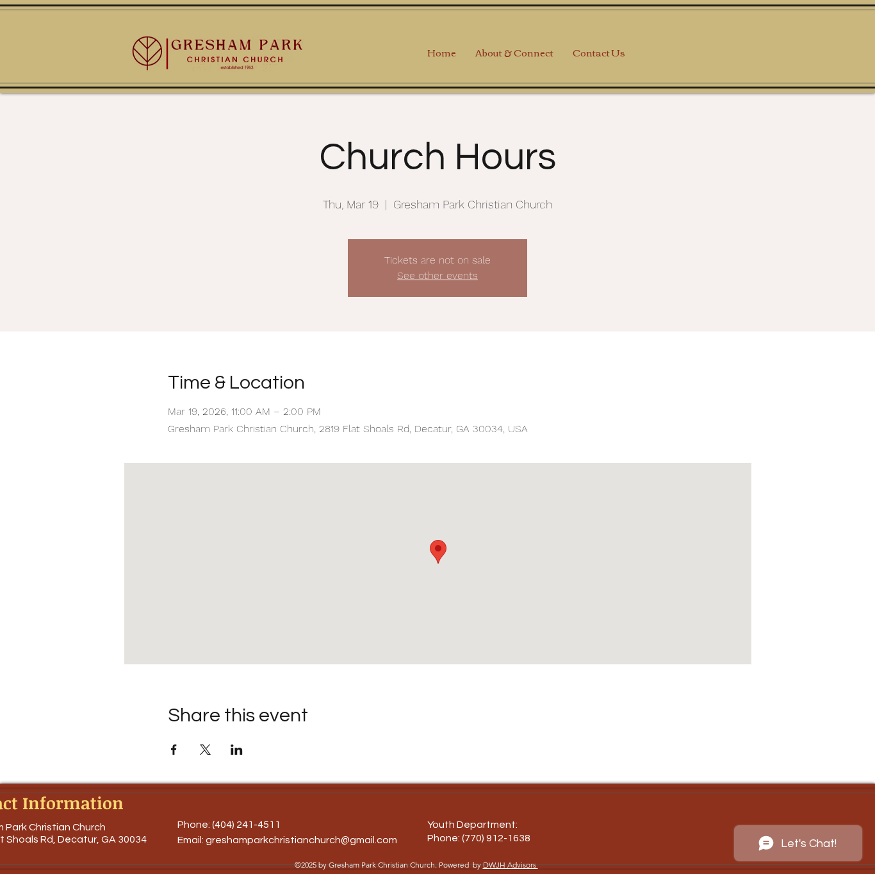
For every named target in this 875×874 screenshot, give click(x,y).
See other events (437, 275)
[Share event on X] (205, 749)
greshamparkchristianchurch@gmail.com (301, 840)
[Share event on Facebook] (174, 749)
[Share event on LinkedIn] (237, 749)
